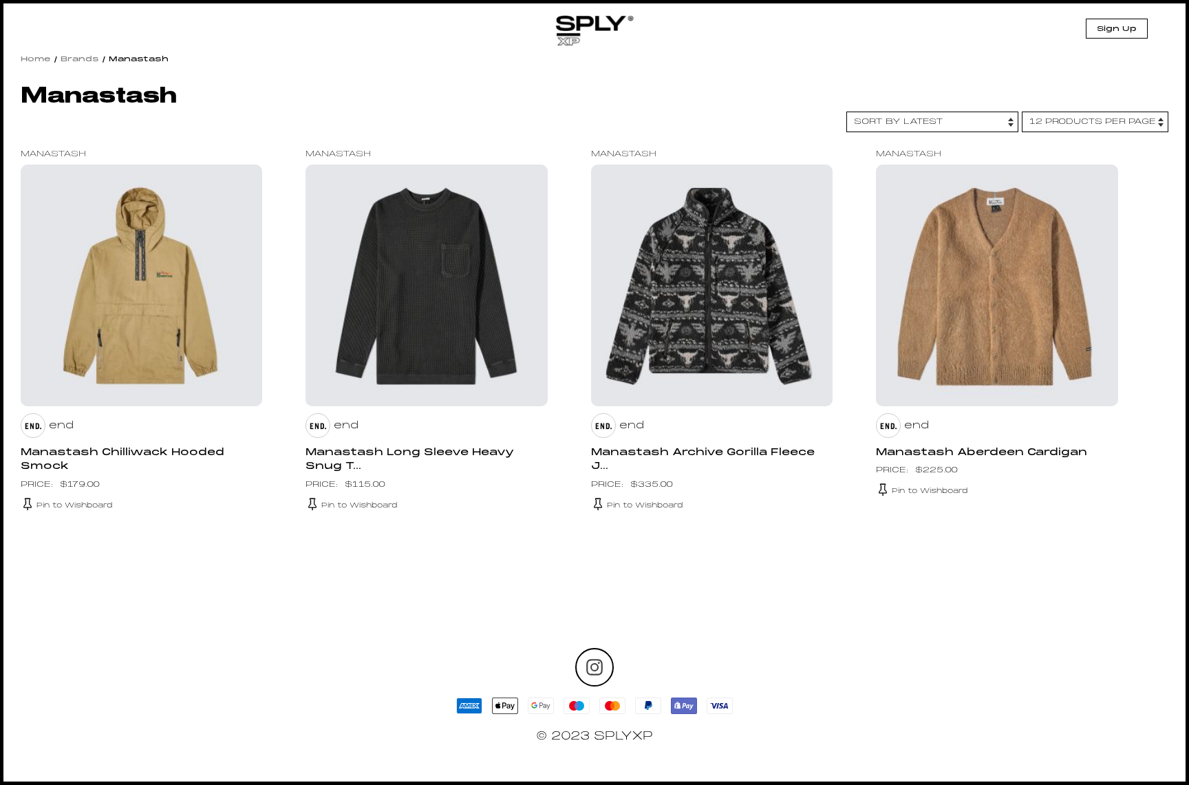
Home (36, 59)
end (61, 426)
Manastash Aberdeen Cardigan (981, 453)
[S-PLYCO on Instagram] (594, 667)
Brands (80, 59)
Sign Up (1117, 29)
